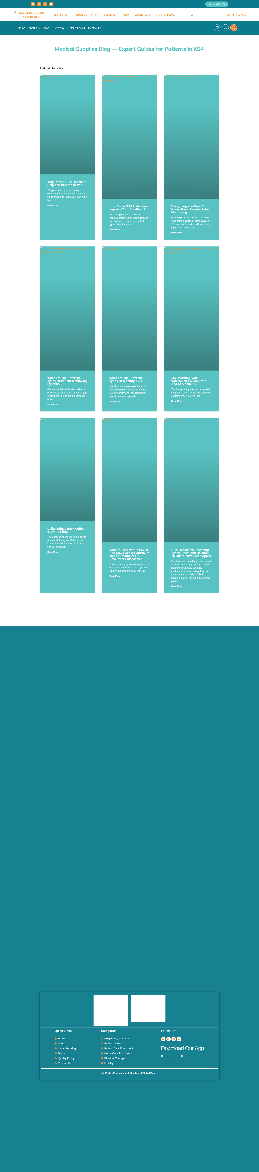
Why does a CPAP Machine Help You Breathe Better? (66, 183)
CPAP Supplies (165, 14)
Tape (126, 14)
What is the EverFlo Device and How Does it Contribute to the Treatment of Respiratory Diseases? (129, 554)
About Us (34, 28)
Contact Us (94, 28)
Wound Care (142, 14)
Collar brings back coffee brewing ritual (65, 530)
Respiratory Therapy (85, 14)
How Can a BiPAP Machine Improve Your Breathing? (128, 208)
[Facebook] (33, 4)
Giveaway (58, 28)
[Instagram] (45, 4)
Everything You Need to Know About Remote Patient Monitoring (191, 209)
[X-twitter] (179, 1039)
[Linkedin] (51, 4)
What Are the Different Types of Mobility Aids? (126, 379)
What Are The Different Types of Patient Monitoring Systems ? (67, 381)
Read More (52, 205)
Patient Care (59, 14)
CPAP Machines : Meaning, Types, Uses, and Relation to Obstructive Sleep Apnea (191, 553)
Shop (46, 28)
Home (21, 28)
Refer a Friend (76, 28)
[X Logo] (39, 4)
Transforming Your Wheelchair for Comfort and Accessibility (188, 381)
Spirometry (110, 14)
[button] (216, 4)
